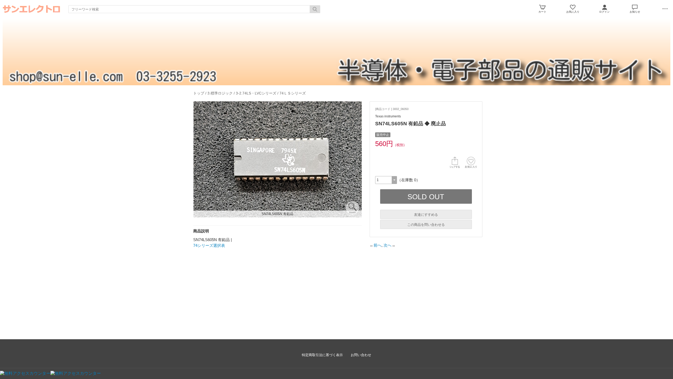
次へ (387, 245)
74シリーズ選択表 (209, 245)
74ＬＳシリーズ (292, 93)
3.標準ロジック (220, 93)
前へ (377, 245)
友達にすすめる (426, 215)
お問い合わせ (361, 355)
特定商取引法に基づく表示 (322, 355)
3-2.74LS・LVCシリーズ (256, 93)
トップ (198, 93)
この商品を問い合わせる (426, 225)
